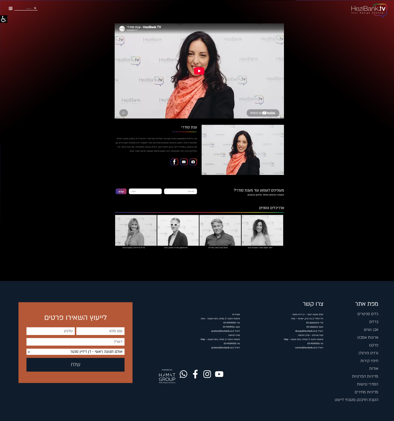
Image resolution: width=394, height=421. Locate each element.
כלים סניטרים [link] (367, 313)
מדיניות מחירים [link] (366, 392)
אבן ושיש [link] (371, 329)
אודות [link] (373, 368)
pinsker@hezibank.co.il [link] (222, 331)
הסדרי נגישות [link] (367, 384)
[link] (3, 19)
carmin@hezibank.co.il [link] (306, 347)
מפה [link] (293, 318)
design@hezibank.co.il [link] (306, 331)
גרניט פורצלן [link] (368, 353)
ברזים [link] (373, 321)
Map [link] (286, 339)
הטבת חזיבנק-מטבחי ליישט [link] (356, 399)
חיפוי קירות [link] (369, 360)
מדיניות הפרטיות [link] (365, 376)
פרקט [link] (373, 345)
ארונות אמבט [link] (367, 337)
